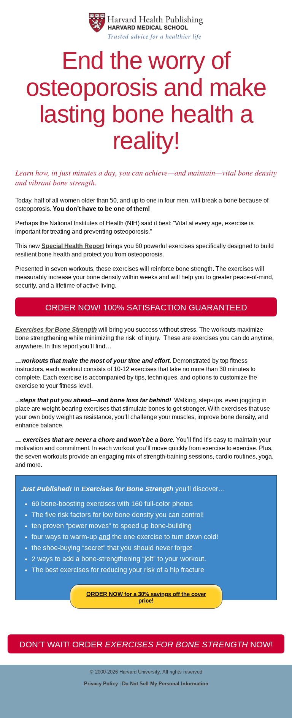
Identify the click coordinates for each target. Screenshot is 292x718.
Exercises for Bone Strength (56, 329)
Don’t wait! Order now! (146, 644)
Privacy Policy (101, 683)
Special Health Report (72, 246)
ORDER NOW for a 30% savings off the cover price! (146, 597)
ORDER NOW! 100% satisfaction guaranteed (146, 307)
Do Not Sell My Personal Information (165, 683)
